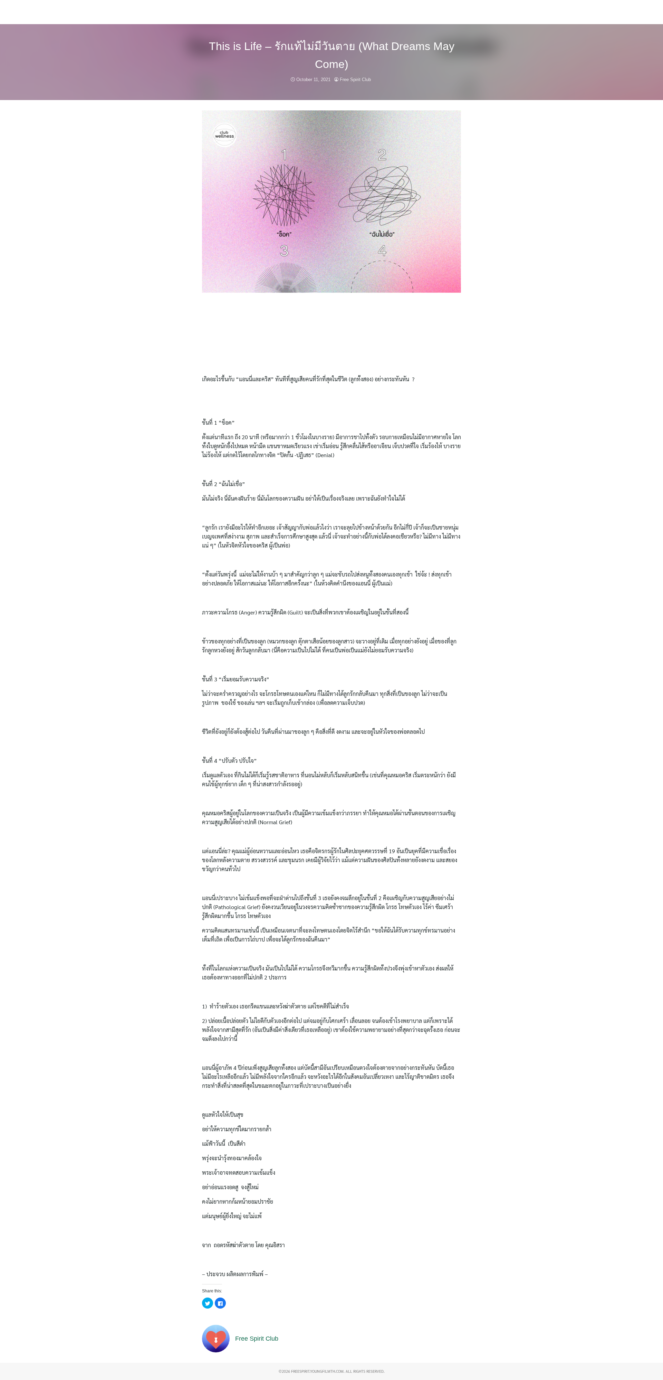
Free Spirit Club (355, 79)
